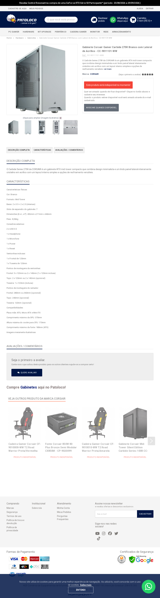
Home (9, 38)
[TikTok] (98, 538)
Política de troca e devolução (15, 522)
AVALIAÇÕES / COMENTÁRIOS (69, 150)
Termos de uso (14, 516)
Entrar (149, 8)
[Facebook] (110, 533)
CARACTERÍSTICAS (42, 150)
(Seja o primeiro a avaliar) (130, 74)
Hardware (20, 38)
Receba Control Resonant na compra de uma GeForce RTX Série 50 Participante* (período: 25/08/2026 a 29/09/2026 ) (80, 3)
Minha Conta (63, 508)
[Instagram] (103, 533)
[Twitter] (116, 533)
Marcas (10, 508)
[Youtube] (97, 533)
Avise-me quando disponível (101, 107)
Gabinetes (31, 38)
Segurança (12, 512)
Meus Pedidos (64, 512)
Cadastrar (145, 514)
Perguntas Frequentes (62, 517)
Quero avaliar (28, 372)
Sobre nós (37, 508)
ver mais (107, 69)
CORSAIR (94, 74)
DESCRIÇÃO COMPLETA (19, 150)
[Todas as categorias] (149, 32)
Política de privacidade (12, 529)
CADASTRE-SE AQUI (17, 8)
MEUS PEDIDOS (36, 8)
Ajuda (139, 8)
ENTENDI (81, 590)
